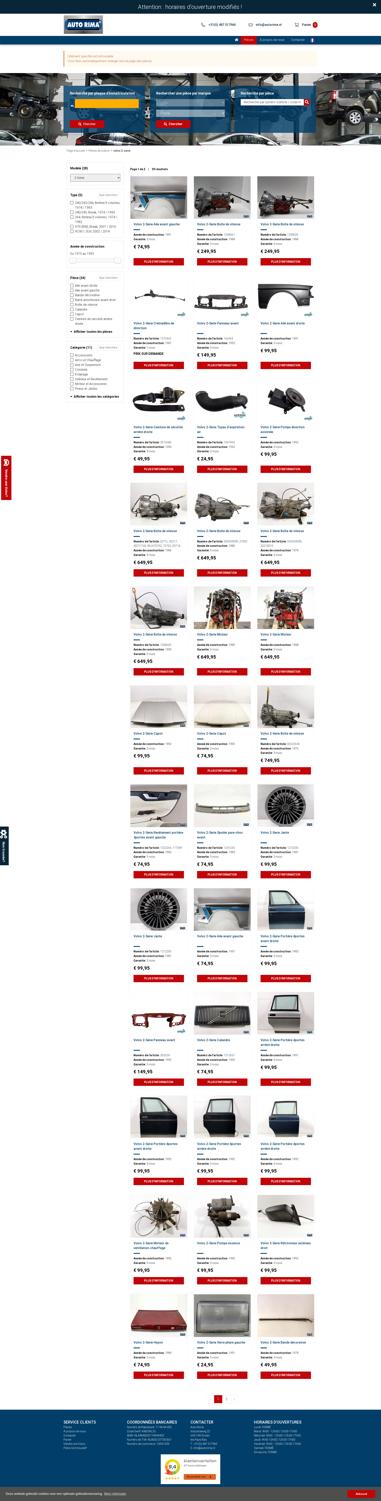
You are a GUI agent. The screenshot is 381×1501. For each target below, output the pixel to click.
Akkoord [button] (361, 1493)
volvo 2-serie (121, 150)
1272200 (292, 847)
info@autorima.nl (269, 25)
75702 (167, 545)
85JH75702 (154, 545)
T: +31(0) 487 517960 (203, 1443)
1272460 (165, 338)
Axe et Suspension (88, 365)
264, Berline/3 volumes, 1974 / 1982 (96, 219)
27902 (243, 541)
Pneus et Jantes (86, 389)
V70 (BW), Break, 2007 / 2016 (95, 227)
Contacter (298, 40)
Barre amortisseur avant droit (95, 300)
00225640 (293, 744)
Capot (79, 314)
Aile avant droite (86, 285)
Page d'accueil (76, 150)
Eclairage (81, 374)
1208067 (229, 234)
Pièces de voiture (99, 150)
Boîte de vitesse (86, 305)
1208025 (292, 234)
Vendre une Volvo (74, 1443)
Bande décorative (87, 295)
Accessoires (83, 355)
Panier (67, 1439)
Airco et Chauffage (88, 360)
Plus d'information (158, 261)
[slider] (72, 260)
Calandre (81, 309)
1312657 (229, 1055)
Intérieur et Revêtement (91, 379)
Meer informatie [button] (115, 1493)
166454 (228, 338)
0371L (164, 541)
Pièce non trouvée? (75, 1448)
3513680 (165, 442)
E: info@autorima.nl (202, 1448)
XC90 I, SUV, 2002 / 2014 (92, 231)
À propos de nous (272, 40)
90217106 (140, 545)
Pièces (248, 40)
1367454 (229, 442)
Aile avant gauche (87, 290)
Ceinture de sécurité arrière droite (93, 321)
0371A (176, 545)
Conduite (81, 369)
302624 (165, 1055)
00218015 (267, 545)
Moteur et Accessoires (91, 384)
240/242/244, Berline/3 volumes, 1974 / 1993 (97, 205)
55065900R (231, 541)
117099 (177, 847)
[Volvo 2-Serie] (158, 197)
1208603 (165, 644)
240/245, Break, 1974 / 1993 (95, 212)
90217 (173, 541)
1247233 (229, 847)
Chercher (89, 124)
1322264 (165, 847)
